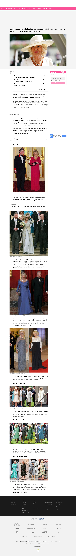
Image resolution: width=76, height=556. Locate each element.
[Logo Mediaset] (38, 519)
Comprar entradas (49, 504)
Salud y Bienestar (48, 509)
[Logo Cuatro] (45, 524)
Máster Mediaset (36, 508)
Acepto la (56, 80)
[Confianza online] (38, 551)
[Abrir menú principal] (74, 8)
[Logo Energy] (59, 528)
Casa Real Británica (24, 492)
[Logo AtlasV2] (24, 536)
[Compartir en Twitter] (42, 90)
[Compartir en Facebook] (47, 90)
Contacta (24, 504)
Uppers (57, 509)
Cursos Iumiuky (48, 506)
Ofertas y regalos (48, 502)
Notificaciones (25, 510)
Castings (24, 502)
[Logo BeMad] (17, 532)
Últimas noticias (14, 504)
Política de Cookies (48, 541)
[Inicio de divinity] (1, 8)
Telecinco (58, 504)
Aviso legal (17, 541)
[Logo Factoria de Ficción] (31, 528)
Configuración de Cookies (40, 541)
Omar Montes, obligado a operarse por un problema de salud (12, 5)
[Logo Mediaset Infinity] (17, 524)
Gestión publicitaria (55, 541)
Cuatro (57, 506)
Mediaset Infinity (59, 502)
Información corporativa (24, 541)
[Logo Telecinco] (31, 524)
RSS (59, 541)
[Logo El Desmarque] (17, 528)
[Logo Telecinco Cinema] (45, 532)
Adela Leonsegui (16, 71)
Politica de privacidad (31, 541)
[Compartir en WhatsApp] (39, 90)
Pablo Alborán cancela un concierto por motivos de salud (34, 5)
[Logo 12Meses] (59, 532)
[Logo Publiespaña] (38, 536)
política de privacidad (57, 80)
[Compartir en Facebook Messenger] (44, 90)
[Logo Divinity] (59, 524)
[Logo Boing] (45, 528)
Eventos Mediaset (37, 505)
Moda (5, 8)
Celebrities (13, 502)
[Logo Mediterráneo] (52, 536)
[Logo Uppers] (31, 532)
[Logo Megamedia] (38, 546)
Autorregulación (25, 512)
